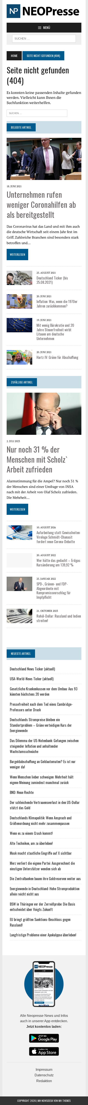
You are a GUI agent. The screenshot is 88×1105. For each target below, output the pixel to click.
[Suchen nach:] (37, 112)
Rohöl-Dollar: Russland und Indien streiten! (59, 618)
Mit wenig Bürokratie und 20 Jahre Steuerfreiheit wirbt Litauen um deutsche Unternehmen (55, 332)
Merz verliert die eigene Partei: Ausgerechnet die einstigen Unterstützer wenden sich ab (42, 866)
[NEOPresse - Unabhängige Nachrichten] (44, 11)
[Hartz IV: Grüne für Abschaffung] (19, 361)
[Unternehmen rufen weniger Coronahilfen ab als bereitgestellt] (44, 177)
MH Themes (65, 1100)
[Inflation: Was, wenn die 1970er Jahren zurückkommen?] (19, 305)
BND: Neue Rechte (22, 792)
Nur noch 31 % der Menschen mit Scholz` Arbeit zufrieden (37, 459)
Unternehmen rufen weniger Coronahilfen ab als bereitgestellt (41, 204)
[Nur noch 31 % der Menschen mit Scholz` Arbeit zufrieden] (44, 431)
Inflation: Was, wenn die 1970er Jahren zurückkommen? (57, 304)
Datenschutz (44, 1075)
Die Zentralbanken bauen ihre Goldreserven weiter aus (45, 878)
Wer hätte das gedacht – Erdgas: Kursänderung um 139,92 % (59, 562)
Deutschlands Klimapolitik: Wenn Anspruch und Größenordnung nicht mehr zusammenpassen (41, 820)
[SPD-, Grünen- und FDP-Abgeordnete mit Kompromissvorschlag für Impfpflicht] (19, 588)
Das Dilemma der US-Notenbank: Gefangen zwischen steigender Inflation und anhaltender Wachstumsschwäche (44, 746)
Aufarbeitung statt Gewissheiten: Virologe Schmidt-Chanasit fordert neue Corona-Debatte (58, 537)
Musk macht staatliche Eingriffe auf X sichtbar (41, 853)
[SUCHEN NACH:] (44, 38)
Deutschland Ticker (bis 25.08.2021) (52, 280)
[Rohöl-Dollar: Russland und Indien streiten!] (19, 620)
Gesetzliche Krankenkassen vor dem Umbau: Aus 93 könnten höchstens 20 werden (43, 691)
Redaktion (44, 1081)
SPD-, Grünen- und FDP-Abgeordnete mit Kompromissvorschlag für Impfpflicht (54, 590)
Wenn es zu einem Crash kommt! (31, 833)
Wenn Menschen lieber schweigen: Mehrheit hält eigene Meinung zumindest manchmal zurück (41, 779)
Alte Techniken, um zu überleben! (31, 843)
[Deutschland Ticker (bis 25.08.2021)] (19, 282)
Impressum (44, 1069)
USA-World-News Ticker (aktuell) (31, 678)
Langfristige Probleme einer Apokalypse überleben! (43, 934)
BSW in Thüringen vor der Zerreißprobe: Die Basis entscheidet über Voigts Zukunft (42, 907)
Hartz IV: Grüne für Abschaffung (57, 357)
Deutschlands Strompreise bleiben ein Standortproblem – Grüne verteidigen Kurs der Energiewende (41, 725)
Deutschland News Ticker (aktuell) (32, 668)
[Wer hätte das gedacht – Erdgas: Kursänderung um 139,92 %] (19, 564)
